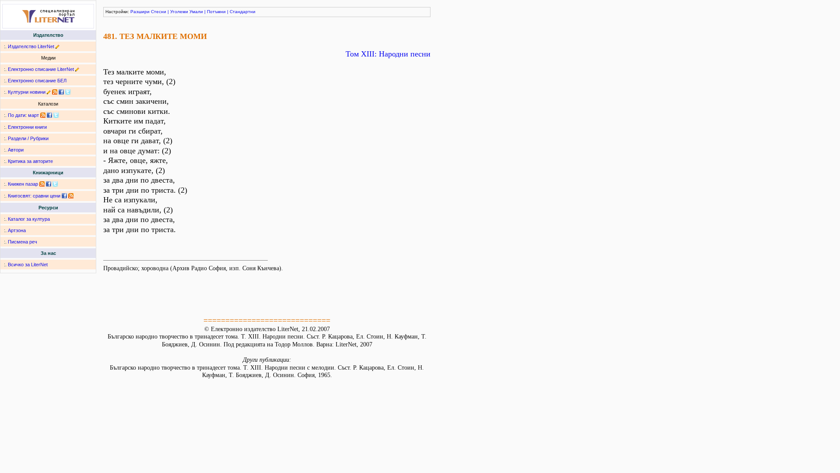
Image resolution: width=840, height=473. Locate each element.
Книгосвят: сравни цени (34, 195)
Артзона (17, 230)
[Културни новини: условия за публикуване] (49, 92)
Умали (196, 11)
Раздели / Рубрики (28, 138)
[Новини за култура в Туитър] (67, 92)
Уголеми (179, 11)
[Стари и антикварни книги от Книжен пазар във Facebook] (48, 184)
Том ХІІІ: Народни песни (388, 53)
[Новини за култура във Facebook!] (61, 92)
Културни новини (27, 92)
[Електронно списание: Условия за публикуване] (77, 69)
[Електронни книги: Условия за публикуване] (58, 46)
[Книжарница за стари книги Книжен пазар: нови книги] (42, 184)
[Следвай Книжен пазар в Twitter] (55, 184)
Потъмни (216, 11)
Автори (16, 149)
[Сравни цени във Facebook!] (64, 195)
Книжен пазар (23, 184)
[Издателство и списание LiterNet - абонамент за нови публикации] (43, 115)
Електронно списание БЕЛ (37, 80)
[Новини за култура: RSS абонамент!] (54, 92)
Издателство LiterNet (31, 46)
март (33, 115)
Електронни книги (27, 127)
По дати (16, 115)
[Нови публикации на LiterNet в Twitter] (56, 115)
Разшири (140, 11)
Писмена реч (22, 241)
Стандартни (243, 11)
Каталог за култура (29, 219)
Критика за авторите (30, 161)
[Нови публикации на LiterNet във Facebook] (49, 115)
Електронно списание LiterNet (41, 69)
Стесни (158, 11)
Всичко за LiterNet (28, 264)
